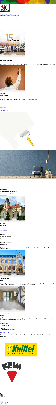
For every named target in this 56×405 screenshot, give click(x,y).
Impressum (1, 404)
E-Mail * (1, 394)
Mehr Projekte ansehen (3, 195)
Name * (1, 393)
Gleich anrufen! (7, 332)
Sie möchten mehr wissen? (4, 110)
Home (1, 15)
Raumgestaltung (4, 15)
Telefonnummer (2, 396)
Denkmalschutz (9, 15)
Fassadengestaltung (14, 15)
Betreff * (1, 395)
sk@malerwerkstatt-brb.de (4, 14)
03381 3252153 (10, 14)
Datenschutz (5, 404)
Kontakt (18, 15)
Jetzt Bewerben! (2, 332)
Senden (2, 401)
